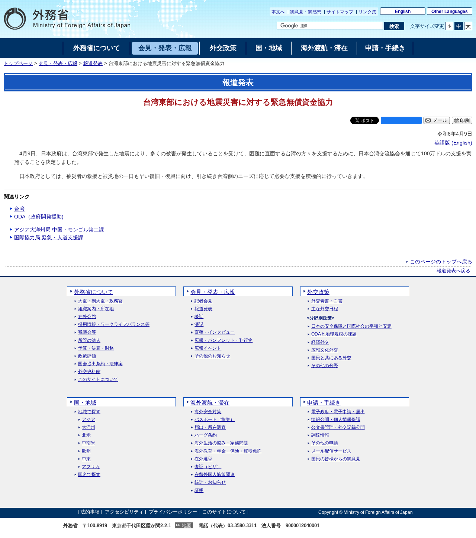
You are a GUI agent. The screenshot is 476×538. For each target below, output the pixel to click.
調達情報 (320, 435)
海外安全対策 (207, 411)
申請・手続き (324, 402)
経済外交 (320, 342)
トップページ (18, 63)
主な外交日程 (324, 309)
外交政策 (318, 292)
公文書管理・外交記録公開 (338, 427)
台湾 (19, 209)
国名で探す (89, 474)
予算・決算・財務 (96, 348)
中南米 (88, 443)
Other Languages (449, 11)
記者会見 (203, 301)
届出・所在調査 (210, 427)
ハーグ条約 (205, 435)
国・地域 (85, 402)
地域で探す (89, 411)
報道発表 (93, 63)
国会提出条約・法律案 (100, 364)
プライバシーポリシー (173, 512)
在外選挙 (203, 459)
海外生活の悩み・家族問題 (221, 443)
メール (440, 120)
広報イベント (207, 348)
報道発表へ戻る (453, 270)
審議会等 (87, 332)
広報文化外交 (324, 350)
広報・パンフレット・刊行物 (223, 340)
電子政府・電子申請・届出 (338, 411)
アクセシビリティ (124, 512)
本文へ (278, 11)
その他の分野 (324, 365)
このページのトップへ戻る (441, 261)
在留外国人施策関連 (214, 474)
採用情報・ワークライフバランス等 (113, 324)
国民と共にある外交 (331, 358)
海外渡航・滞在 (209, 402)
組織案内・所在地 (96, 309)
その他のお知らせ (212, 356)
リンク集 (367, 11)
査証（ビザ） (207, 466)
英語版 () (453, 143)
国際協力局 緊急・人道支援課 (48, 237)
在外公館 (87, 316)
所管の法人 (89, 340)
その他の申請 (324, 443)
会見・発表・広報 (58, 63)
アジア (88, 419)
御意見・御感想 (305, 11)
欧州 (86, 451)
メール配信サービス (331, 451)
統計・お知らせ (210, 482)
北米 (86, 435)
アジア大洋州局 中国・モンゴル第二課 (59, 230)
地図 (187, 525)
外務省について (93, 292)
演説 (198, 324)
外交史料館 (89, 371)
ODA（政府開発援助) (39, 217)
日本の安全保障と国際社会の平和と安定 (351, 326)
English (403, 11)
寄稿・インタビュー (214, 332)
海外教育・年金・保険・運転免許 (227, 451)
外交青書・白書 (326, 301)
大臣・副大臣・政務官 (100, 301)
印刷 (465, 120)
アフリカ (91, 466)
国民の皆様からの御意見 (335, 459)
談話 (198, 316)
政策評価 (87, 356)
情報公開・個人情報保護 (335, 419)
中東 (86, 459)
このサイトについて (98, 379)
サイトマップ (340, 11)
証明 (198, 490)
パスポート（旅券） (214, 419)
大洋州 (88, 427)
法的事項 (90, 512)
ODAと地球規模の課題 (334, 334)
